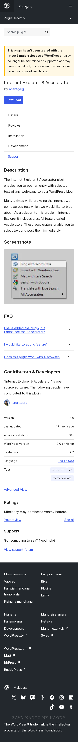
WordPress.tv (16, 635)
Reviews (14, 125)
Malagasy (20, 688)
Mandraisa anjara (53, 614)
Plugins (46, 588)
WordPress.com (17, 649)
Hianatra (10, 614)
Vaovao (9, 581)
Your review (12, 520)
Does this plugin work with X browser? (32, 357)
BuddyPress (15, 670)
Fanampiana (13, 621)
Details (13, 115)
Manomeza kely (55, 628)
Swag (47, 635)
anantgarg (16, 89)
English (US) (66, 460)
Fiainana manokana (18, 601)
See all (69, 520)
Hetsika (46, 621)
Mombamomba (15, 574)
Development (18, 146)
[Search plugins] (46, 32)
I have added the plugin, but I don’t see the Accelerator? (24, 330)
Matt (9, 656)
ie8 (70, 470)
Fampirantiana (51, 574)
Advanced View (15, 489)
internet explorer (62, 478)
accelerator (58, 470)
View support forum (18, 550)
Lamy (45, 595)
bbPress (12, 662)
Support (14, 156)
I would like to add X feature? (26, 344)
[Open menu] (71, 6)
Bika (44, 581)
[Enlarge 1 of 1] (69, 254)
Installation (16, 136)
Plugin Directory (14, 18)
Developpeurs (14, 628)
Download (14, 100)
